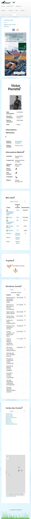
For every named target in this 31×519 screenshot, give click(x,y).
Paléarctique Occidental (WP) (10, 213)
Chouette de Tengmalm (18, 142)
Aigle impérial (8, 420)
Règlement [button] (18, 6)
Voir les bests (18, 242)
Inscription (11, 10)
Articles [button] (22, 10)
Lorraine (10, 230)
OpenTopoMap (8, 496)
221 (18, 220)
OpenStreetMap (16, 493)
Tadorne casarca (9, 415)
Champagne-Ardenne (10, 222)
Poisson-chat (18, 145)
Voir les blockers (17, 234)
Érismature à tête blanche (11, 417)
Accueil (3, 6)
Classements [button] (10, 6)
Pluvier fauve (8, 421)
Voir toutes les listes (8, 20)
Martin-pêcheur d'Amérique (11, 424)
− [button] (7, 459)
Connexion (6, 26)
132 (18, 226)
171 (18, 230)
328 (18, 210)
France (10, 217)
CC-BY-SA (8, 494)
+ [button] (7, 457)
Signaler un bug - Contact (10, 24)
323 (18, 217)
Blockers (8, 233)
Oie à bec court (9, 413)
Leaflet (7, 493)
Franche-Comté (9, 227)
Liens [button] (16, 10)
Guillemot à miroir (9, 422)
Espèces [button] (3, 10)
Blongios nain (8, 418)
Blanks (8, 237)
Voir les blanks (18, 238)
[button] (14, 2)
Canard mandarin (9, 416)
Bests (8, 241)
